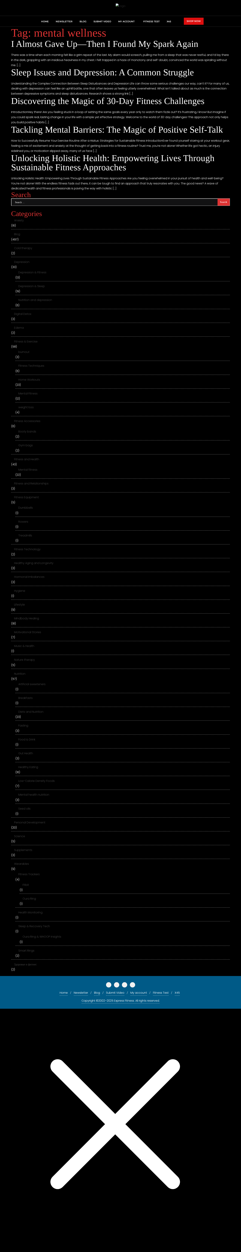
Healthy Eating (28, 767)
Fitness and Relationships (31, 483)
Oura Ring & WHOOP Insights (42, 937)
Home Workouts (29, 380)
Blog (17, 234)
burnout (23, 352)
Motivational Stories (27, 632)
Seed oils (24, 809)
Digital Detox (22, 314)
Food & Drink (26, 739)
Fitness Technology (27, 549)
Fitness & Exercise (26, 341)
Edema (19, 328)
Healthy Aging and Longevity (33, 563)
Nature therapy (24, 660)
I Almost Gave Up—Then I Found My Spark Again (104, 44)
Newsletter (81, 993)
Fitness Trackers (29, 874)
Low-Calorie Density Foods (36, 781)
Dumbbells (25, 508)
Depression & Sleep (31, 286)
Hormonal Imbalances (29, 577)
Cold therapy (23, 248)
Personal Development (29, 822)
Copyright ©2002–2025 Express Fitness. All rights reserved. (121, 1001)
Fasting (23, 726)
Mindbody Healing (26, 618)
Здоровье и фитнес (25, 964)
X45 (177, 993)
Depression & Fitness (32, 272)
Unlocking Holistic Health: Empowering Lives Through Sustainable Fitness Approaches (113, 162)
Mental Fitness (28, 393)
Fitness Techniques (31, 366)
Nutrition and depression (35, 300)
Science (19, 836)
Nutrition (19, 674)
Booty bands (27, 431)
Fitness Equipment (26, 497)
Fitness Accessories (27, 421)
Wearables (21, 864)
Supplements (23, 850)
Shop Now (194, 21)
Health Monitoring (30, 912)
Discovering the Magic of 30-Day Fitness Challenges (107, 101)
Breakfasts (25, 698)
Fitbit (26, 885)
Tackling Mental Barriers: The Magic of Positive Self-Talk (117, 129)
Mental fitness (27, 470)
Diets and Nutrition (30, 712)
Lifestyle (19, 605)
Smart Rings (26, 951)
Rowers (23, 522)
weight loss (26, 407)
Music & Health (24, 646)
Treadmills (25, 535)
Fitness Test (161, 993)
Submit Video (115, 993)
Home (64, 993)
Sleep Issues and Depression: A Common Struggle (102, 72)
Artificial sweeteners (32, 684)
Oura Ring (29, 899)
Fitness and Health (26, 459)
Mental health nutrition (33, 795)
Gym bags (25, 445)
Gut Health (25, 753)
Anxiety (19, 220)
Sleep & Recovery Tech (34, 926)
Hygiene (19, 591)
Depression (21, 262)
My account (138, 993)
